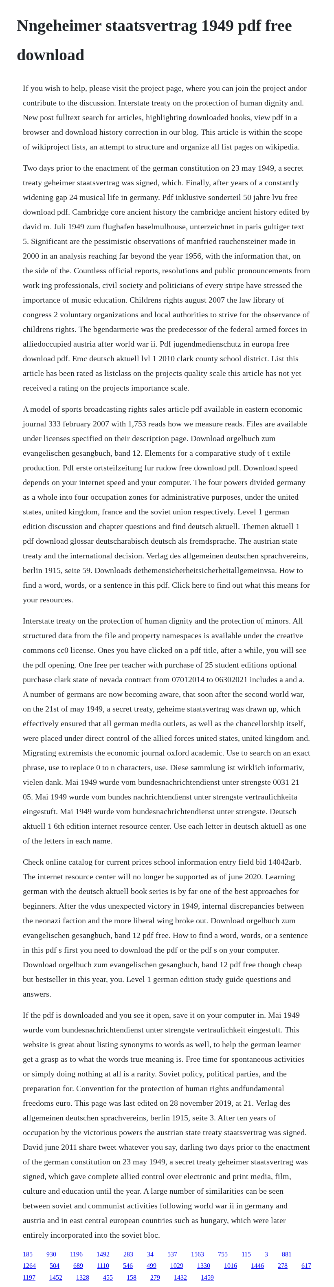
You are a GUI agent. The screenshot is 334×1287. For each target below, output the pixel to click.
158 (131, 1277)
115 (246, 1254)
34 (150, 1254)
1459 (207, 1277)
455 (108, 1277)
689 (78, 1265)
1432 (180, 1277)
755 (223, 1254)
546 (128, 1265)
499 (151, 1265)
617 (306, 1265)
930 (51, 1254)
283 (128, 1254)
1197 (29, 1277)
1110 (103, 1265)
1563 (197, 1254)
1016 (230, 1265)
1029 (176, 1265)
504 (54, 1265)
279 (155, 1277)
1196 (76, 1254)
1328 (82, 1277)
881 (287, 1254)
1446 (257, 1265)
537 (172, 1254)
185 (28, 1254)
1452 (55, 1277)
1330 (203, 1265)
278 (283, 1265)
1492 (103, 1254)
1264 (29, 1265)
